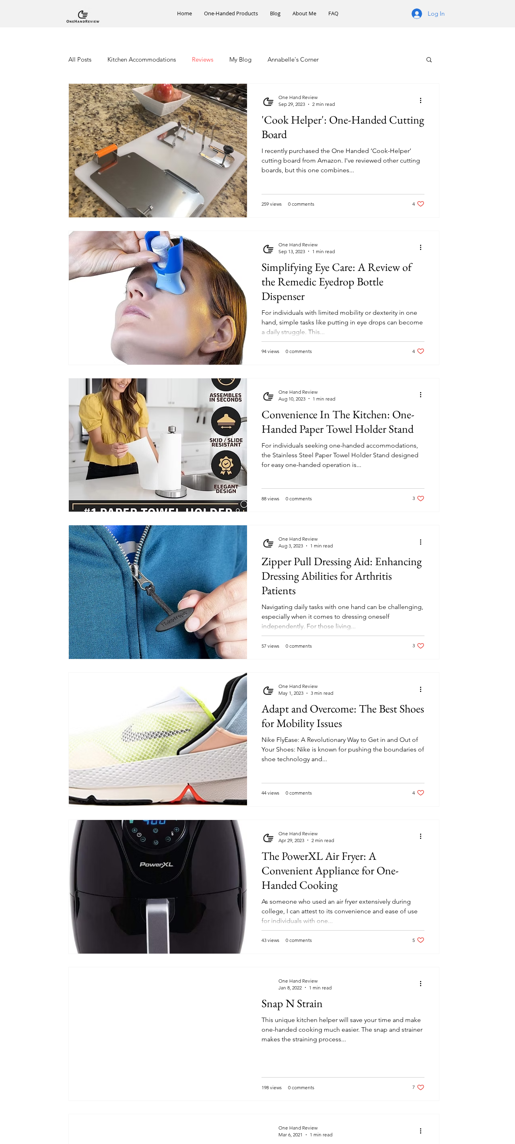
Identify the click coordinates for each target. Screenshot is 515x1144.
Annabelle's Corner (293, 59)
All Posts (79, 59)
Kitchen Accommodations (141, 59)
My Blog (240, 59)
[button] (429, 60)
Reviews (202, 59)
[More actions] (423, 100)
